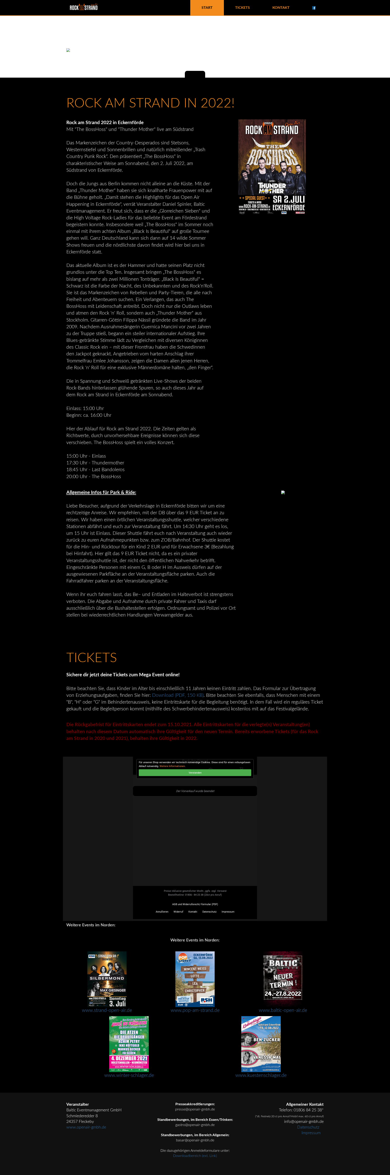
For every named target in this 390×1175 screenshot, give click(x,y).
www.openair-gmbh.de (86, 1127)
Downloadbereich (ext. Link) (195, 1156)
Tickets (242, 7)
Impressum (311, 1133)
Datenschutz (308, 1127)
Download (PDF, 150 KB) (178, 695)
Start (207, 7)
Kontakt (281, 7)
